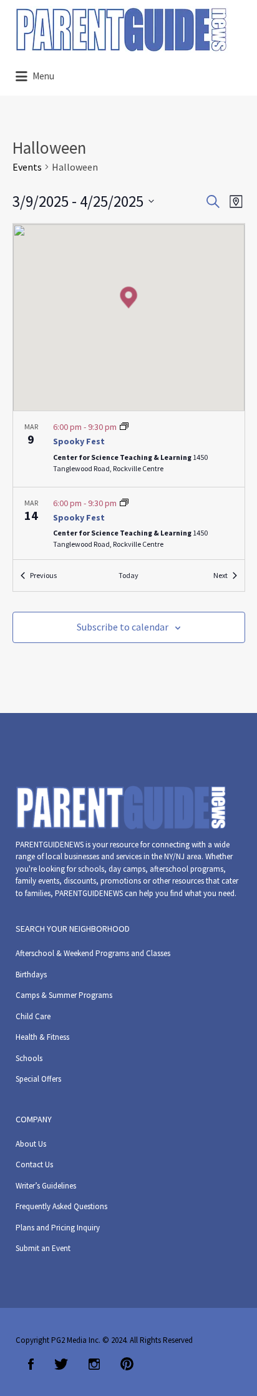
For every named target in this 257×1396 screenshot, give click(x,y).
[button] (128, 297)
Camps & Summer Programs (64, 995)
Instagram (94, 1364)
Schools (29, 1058)
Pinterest (127, 1364)
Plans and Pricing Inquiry (58, 1227)
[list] (128, 485)
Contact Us (34, 1164)
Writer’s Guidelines (46, 1185)
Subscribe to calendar (122, 627)
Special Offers (38, 1079)
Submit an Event (43, 1248)
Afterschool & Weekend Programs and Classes (93, 953)
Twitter (61, 1364)
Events (27, 167)
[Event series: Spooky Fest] (124, 426)
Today (128, 575)
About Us (31, 1144)
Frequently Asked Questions (61, 1206)
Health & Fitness (42, 1037)
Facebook (31, 1364)
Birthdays (31, 974)
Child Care (33, 1016)
